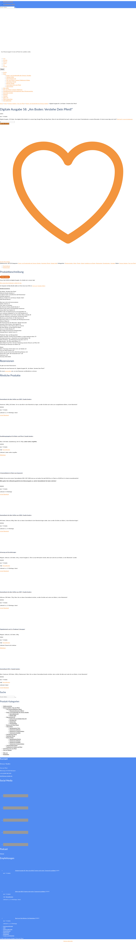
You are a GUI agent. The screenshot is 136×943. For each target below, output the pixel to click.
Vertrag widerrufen (68, 941)
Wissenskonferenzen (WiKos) (16, 710)
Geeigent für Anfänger (14, 740)
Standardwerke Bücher (15, 739)
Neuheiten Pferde (45, 263)
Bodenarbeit (99, 263)
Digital (82, 263)
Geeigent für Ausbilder (15, 742)
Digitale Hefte (54, 263)
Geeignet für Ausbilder (15, 732)
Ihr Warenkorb (9, 4)
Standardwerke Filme (14, 728)
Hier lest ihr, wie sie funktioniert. (125, 119)
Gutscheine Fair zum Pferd (10, 748)
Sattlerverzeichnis (7, 706)
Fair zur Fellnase (7, 750)
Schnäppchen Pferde (11, 734)
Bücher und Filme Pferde (12, 725)
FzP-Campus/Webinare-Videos (14, 709)
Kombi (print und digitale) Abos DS (18, 718)
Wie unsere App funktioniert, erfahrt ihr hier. (11, 283)
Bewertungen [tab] (6, 267)
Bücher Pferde (9, 737)
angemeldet (8, 371)
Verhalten (112, 263)
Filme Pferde (9, 726)
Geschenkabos (13, 723)
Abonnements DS (10, 717)
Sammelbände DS (13, 714)
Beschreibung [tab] (6, 266)
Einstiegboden (106, 263)
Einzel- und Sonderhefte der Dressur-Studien (29, 263)
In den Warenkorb (5, 123)
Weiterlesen (3, 455)
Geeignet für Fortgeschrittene (16, 731)
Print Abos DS (12, 720)
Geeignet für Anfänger (14, 729)
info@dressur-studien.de (6, 776)
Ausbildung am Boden (90, 263)
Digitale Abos (12, 721)
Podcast (2, 853)
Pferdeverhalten (69, 263)
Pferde (78, 263)
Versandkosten (6, 449)
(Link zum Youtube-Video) (38, 285)
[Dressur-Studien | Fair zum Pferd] (68, 30)
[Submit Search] (15, 7)
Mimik (74, 263)
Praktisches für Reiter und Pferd (14, 747)
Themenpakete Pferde (11, 745)
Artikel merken (5, 277)
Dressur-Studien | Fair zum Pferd (127, 263)
